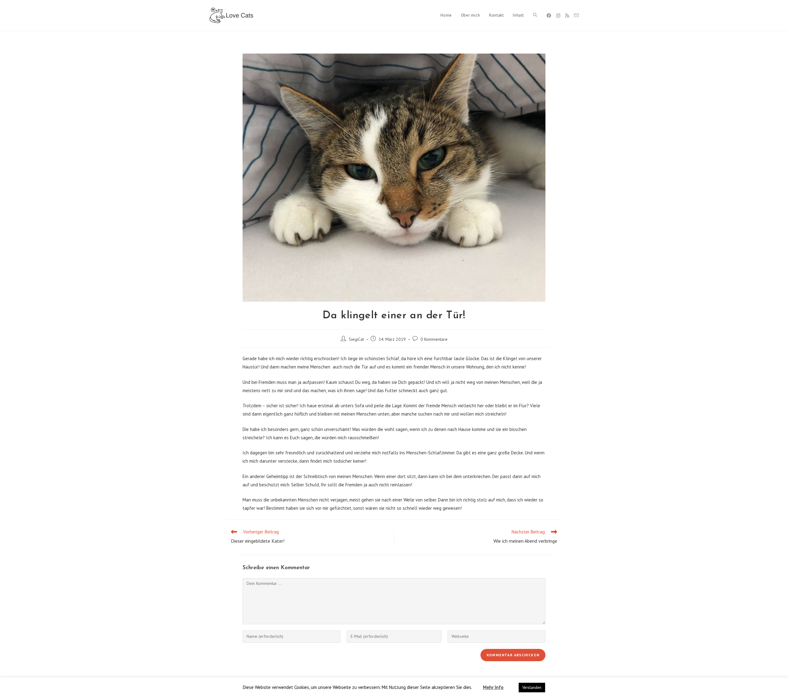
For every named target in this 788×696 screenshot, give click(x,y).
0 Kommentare (434, 339)
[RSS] (567, 15)
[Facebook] (549, 15)
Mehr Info (493, 687)
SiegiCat (356, 339)
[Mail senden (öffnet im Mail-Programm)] (576, 15)
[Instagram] (558, 15)
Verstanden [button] (531, 687)
